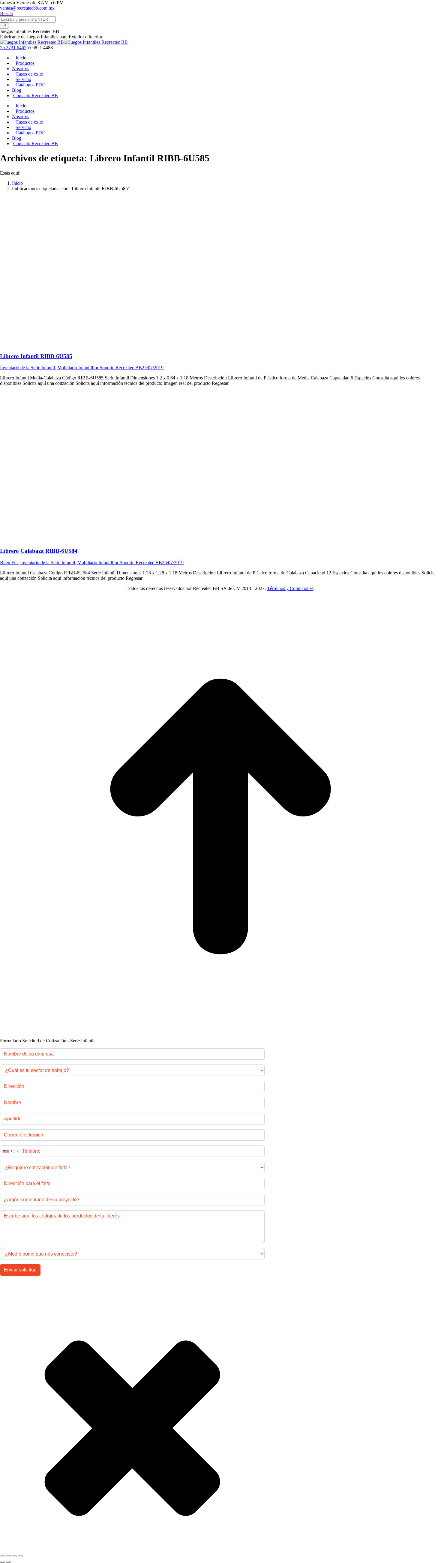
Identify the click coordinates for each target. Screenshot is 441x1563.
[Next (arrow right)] (8, 1562)
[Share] (8, 1556)
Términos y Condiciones (290, 588)
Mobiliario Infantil (74, 367)
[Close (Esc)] (2, 1556)
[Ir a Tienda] (220, 1035)
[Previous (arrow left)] (2, 1562)
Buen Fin (9, 562)
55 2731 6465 (13, 47)
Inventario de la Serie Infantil (27, 367)
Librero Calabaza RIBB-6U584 (38, 551)
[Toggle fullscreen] (14, 1556)
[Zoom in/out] (20, 1556)
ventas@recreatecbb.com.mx (27, 7)
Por (117, 367)
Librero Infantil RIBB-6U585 (36, 356)
